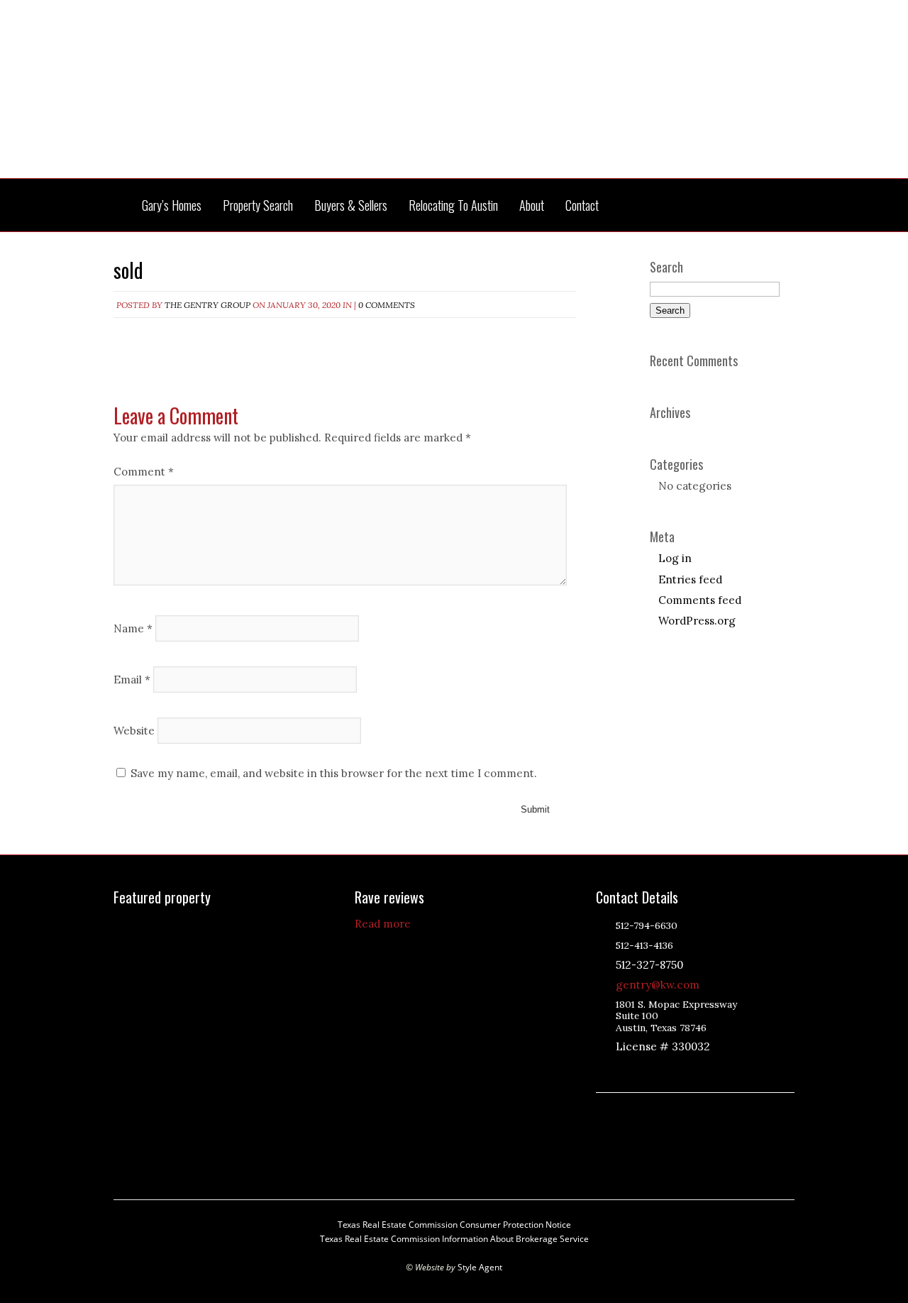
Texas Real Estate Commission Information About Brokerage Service (454, 1239)
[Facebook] (676, 1071)
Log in (675, 558)
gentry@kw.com (657, 984)
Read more (383, 923)
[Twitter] (658, 1071)
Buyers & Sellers (350, 205)
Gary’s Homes (171, 205)
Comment (144, 471)
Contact (582, 205)
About (531, 205)
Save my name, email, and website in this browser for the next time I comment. (334, 773)
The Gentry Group (454, 98)
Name (133, 627)
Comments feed (699, 600)
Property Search (258, 205)
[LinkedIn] (640, 1071)
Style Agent (480, 1267)
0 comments (386, 304)
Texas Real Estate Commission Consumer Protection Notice (454, 1225)
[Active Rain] (623, 1071)
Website (134, 730)
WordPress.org (697, 620)
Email (132, 679)
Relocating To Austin (453, 205)
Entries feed (690, 579)
